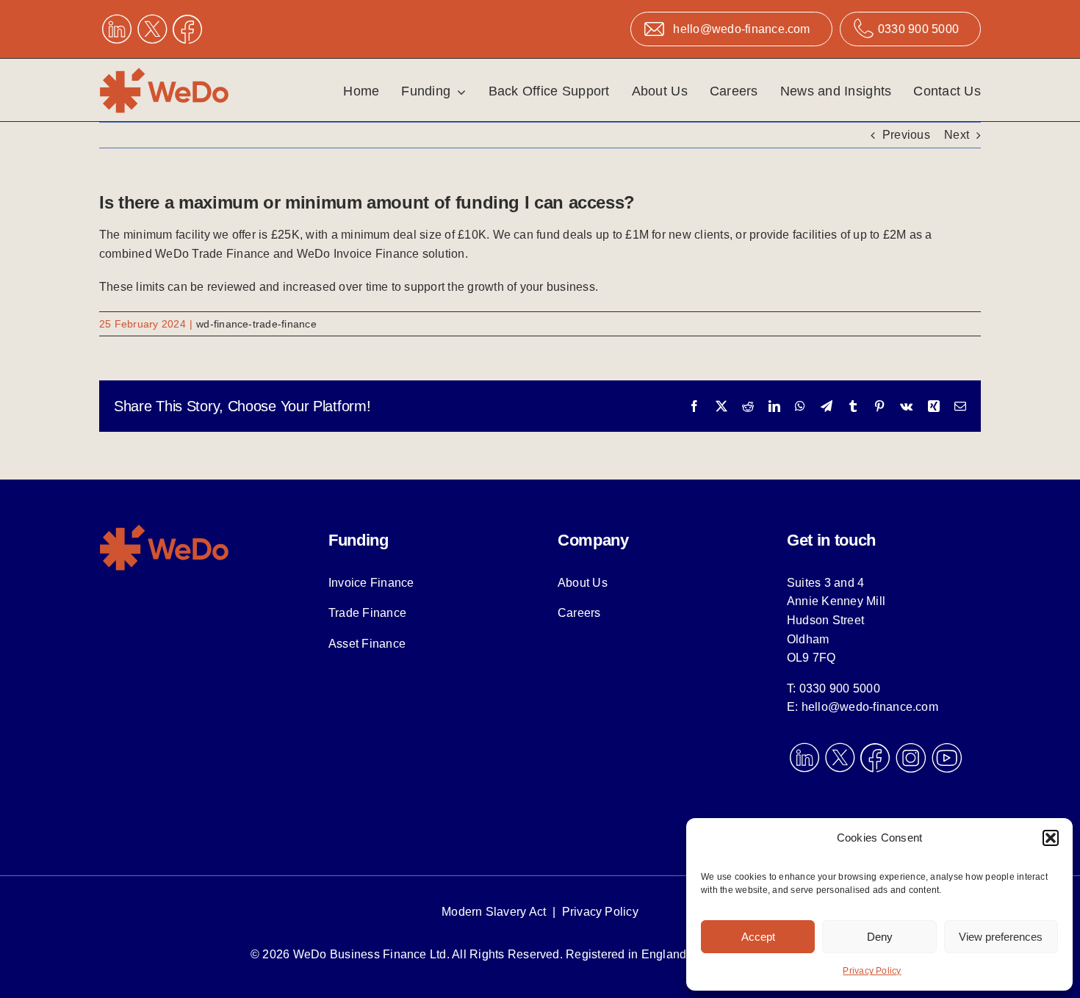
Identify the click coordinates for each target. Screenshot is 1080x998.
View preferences (1001, 936)
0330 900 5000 (839, 688)
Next (956, 135)
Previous (906, 135)
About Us (583, 582)
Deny (880, 936)
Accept (758, 936)
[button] (1050, 838)
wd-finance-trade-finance (256, 324)
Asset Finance (367, 643)
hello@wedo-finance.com (870, 707)
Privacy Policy (872, 971)
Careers (579, 613)
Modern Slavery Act (494, 911)
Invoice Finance (371, 582)
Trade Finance (367, 613)
